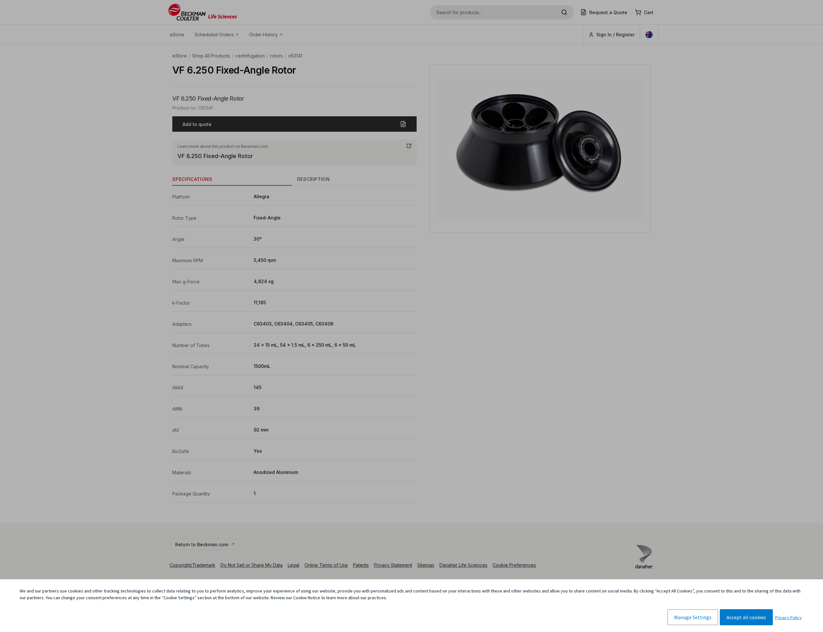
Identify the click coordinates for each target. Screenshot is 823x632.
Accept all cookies (746, 617)
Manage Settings (692, 617)
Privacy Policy (788, 617)
